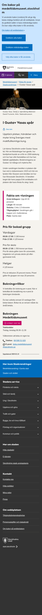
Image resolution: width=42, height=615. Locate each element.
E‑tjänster (8, 75)
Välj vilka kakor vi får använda (18, 57)
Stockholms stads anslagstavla (15, 463)
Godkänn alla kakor (14, 38)
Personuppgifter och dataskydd (15, 522)
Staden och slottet (10, 373)
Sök (23, 75)
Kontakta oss (8, 479)
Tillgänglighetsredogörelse (14, 515)
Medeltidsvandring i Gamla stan (16, 369)
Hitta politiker (8, 486)
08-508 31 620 (20, 341)
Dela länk (9, 129)
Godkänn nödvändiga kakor (17, 47)
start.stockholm (9, 547)
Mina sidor (7, 493)
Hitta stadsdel (8, 450)
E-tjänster (7, 457)
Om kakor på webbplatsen (12, 30)
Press (5, 499)
